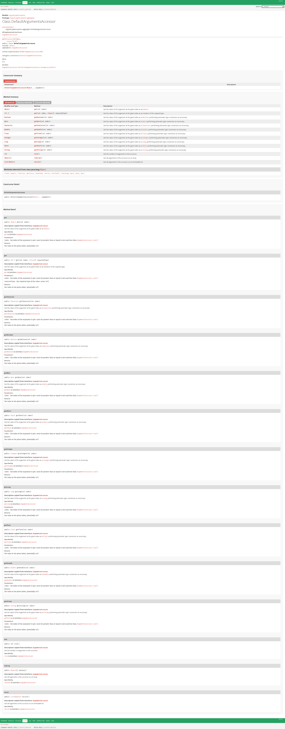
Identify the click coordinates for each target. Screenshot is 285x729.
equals (13, 173)
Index (48, 3)
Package (18, 3)
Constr (21, 9)
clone (6, 173)
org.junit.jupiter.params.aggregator (22, 18)
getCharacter (39, 125)
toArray (37, 158)
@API (4, 39)
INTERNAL (16, 39)
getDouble (38, 130)
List (6, 162)
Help (52, 3)
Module (11, 3)
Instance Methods (24, 103)
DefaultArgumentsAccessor (15, 88)
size (36, 154)
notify (47, 173)
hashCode (39, 173)
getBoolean (38, 117)
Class (50, 113)
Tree (33, 3)
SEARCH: (258, 7)
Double (7, 130)
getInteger (38, 138)
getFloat (37, 134)
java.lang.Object (8, 27)
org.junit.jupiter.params (17, 15)
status (9, 39)
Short (6, 146)
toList (37, 162)
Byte (6, 121)
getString (38, 150)
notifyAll (56, 173)
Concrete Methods (42, 103)
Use (30, 3)
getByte (37, 121)
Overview (4, 3)
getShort (37, 146)
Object (12, 46)
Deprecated (41, 3)
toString (64, 173)
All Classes (4, 6)
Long (6, 142)
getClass (30, 173)
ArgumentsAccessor (9, 35)
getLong (37, 142)
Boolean (7, 117)
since (9, 41)
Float (6, 134)
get (35, 109)
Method (28, 9)
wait (72, 173)
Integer (7, 138)
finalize (21, 173)
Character (8, 125)
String (7, 150)
